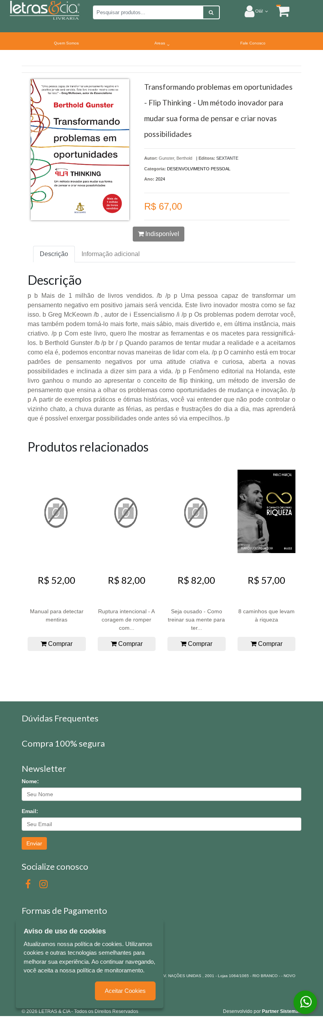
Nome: (30, 781)
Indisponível (161, 234)
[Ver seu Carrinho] (279, 11)
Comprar (59, 643)
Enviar (34, 843)
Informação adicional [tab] (111, 254)
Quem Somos (66, 43)
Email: (30, 811)
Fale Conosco (252, 43)
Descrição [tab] (54, 254)
